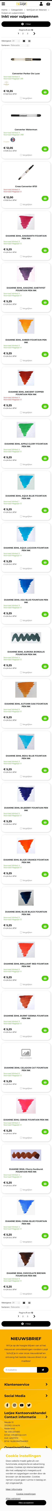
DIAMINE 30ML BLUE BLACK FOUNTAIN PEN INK (26, 913)
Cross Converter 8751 (26, 186)
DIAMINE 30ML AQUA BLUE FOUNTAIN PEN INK (26, 497)
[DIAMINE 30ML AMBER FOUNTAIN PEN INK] (26, 326)
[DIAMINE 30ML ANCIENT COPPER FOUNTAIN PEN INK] (26, 378)
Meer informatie (14, 1489)
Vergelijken (27, 98)
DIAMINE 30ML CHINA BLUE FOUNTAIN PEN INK (26, 1222)
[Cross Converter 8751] (26, 172)
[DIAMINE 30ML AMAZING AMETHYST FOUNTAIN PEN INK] (26, 274)
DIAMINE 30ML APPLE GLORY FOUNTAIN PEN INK (26, 445)
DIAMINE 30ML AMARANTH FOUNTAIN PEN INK (26, 237)
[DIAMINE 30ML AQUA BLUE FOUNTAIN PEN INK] (26, 482)
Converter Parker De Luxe (26, 73)
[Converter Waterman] (26, 115)
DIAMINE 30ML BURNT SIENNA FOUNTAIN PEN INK (26, 1017)
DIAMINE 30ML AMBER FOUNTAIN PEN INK (26, 341)
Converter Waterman (26, 129)
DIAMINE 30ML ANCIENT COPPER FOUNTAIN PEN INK (26, 393)
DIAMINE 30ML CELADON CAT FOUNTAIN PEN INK (26, 1069)
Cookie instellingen (26, 1494)
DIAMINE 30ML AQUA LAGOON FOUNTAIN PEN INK (26, 549)
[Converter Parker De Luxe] (26, 59)
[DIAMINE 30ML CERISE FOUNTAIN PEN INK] (26, 1105)
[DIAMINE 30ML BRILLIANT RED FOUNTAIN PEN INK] (26, 949)
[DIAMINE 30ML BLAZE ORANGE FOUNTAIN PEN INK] (26, 845)
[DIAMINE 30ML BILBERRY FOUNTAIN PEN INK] (26, 793)
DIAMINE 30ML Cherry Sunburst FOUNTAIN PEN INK (26, 1170)
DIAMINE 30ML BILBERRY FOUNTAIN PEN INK (26, 809)
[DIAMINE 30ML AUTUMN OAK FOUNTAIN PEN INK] (26, 689)
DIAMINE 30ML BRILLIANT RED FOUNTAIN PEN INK (26, 965)
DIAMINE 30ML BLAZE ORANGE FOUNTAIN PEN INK (26, 861)
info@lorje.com (19, 1435)
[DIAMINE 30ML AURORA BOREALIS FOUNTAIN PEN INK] (26, 637)
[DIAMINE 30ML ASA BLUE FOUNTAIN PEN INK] (26, 586)
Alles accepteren (26, 1503)
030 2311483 (14, 1431)
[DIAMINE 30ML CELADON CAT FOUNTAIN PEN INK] (26, 1053)
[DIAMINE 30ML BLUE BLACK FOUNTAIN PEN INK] (26, 897)
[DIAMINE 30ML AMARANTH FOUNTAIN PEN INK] (26, 222)
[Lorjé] (21, 5)
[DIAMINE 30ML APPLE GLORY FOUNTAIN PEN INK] (26, 430)
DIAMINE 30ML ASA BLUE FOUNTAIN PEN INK (26, 601)
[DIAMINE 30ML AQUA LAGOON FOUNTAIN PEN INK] (26, 534)
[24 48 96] (16, 41)
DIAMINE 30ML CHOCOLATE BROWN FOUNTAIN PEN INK (26, 1274)
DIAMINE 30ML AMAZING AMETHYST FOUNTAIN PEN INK (26, 289)
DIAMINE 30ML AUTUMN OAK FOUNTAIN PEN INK (26, 705)
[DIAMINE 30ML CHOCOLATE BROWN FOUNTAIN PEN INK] (26, 1259)
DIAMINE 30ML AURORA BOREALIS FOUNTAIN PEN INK (26, 653)
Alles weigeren (13, 1498)
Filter (28, 24)
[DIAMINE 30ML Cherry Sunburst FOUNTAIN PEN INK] (26, 1155)
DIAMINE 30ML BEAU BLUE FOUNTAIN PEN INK (26, 757)
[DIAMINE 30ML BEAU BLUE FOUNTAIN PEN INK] (26, 741)
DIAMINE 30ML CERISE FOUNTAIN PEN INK (26, 1119)
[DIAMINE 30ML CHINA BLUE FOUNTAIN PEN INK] (26, 1207)
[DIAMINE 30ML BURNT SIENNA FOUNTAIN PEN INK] (26, 1001)
